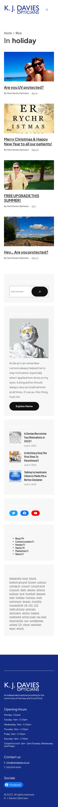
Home (8, 32)
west (12, 628)
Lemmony (15, 601)
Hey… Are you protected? (26, 252)
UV (20, 624)
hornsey (31, 597)
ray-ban (41, 616)
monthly (37, 601)
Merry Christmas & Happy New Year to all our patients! (28, 141)
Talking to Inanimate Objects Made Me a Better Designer (35, 475)
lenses (27, 601)
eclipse (13, 593)
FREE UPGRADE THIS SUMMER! (21, 197)
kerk (39, 597)
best (25, 578)
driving (40, 589)
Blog (19, 32)
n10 (30, 605)
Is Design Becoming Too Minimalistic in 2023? (35, 437)
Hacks (18, 547)
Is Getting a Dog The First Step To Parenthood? (35, 456)
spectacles (16, 620)
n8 (25, 605)
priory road (29, 616)
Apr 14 (34, 93)
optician (30, 609)
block (32, 578)
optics (26, 613)
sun (26, 620)
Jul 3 (34, 206)
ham (12, 597)
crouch (25, 586)
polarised (15, 616)
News (18, 554)
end (21, 593)
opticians (15, 613)
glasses (41, 593)
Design (18, 544)
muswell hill (16, 605)
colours (41, 582)
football (30, 593)
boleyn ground (18, 582)
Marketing (20, 550)
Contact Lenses (23, 541)
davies (31, 589)
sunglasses (36, 620)
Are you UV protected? (24, 87)
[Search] (40, 292)
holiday (20, 597)
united (13, 624)
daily (23, 589)
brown (32, 582)
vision (26, 624)
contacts (14, 586)
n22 (36, 605)
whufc (20, 628)
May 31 (35, 258)
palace (35, 613)
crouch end (38, 586)
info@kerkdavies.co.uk (18, 762)
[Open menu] (47, 9)
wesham (36, 624)
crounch (14, 589)
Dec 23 (35, 149)
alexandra (15, 578)
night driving (16, 609)
